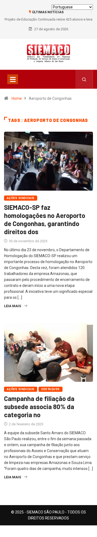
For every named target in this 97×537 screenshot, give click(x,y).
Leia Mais (12, 306)
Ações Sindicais (20, 198)
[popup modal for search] (84, 79)
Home (17, 98)
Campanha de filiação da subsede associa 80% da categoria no (39, 407)
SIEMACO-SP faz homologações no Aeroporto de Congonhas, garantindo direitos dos (44, 219)
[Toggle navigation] (12, 79)
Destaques (50, 389)
